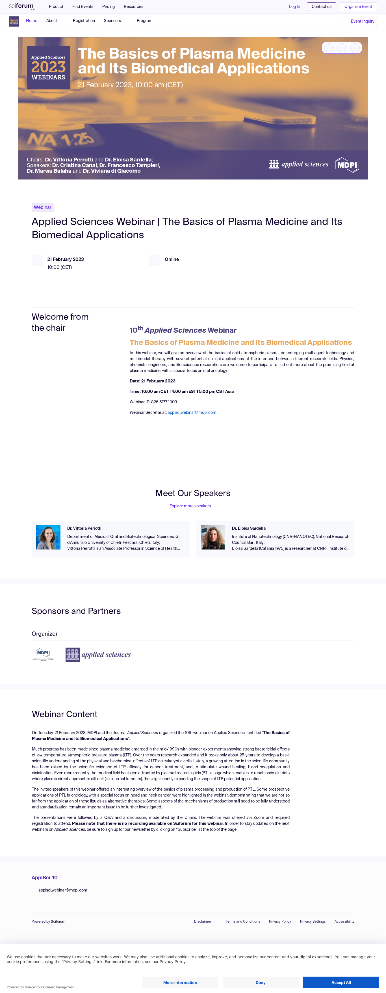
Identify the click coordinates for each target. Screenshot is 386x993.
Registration (84, 21)
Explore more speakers (190, 506)
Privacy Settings (313, 921)
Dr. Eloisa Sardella (249, 529)
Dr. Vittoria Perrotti (84, 529)
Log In (294, 7)
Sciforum (58, 921)
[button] (136, 7)
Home (31, 21)
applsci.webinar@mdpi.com (192, 413)
